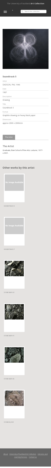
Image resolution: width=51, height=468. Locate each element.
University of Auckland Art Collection (22, 454)
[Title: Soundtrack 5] (26, 48)
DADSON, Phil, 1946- (12, 84)
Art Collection (25, 3)
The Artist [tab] (9, 137)
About (5, 454)
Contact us (33, 457)
